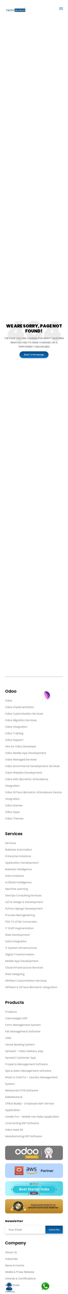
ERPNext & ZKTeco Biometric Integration (31, 987)
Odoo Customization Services (24, 714)
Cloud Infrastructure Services (24, 967)
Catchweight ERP (16, 1018)
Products (11, 1012)
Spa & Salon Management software (28, 1071)
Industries (11, 1259)
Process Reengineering (20, 915)
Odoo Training (14, 733)
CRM (8, 1038)
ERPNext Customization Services (26, 981)
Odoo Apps (12, 812)
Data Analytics (14, 876)
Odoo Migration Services (21, 720)
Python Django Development (24, 909)
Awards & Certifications (20, 1278)
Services (10, 843)
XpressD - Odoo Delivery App (24, 1051)
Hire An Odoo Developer (20, 746)
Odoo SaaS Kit (14, 1130)
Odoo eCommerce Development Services (32, 766)
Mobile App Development (21, 961)
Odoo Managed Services (21, 759)
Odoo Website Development (23, 773)
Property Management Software (26, 1064)
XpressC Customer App (20, 1058)
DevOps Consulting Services (23, 895)
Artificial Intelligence (18, 882)
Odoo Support (14, 740)
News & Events (14, 1265)
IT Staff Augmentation (19, 928)
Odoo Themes (14, 818)
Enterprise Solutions (18, 856)
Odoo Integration (16, 727)
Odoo (8, 700)
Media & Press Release (19, 1272)
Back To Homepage (34, 354)
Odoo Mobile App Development (25, 753)
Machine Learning (16, 889)
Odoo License (13, 805)
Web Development (17, 935)
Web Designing (14, 974)
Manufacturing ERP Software (23, 1136)
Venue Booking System (20, 1044)
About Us (11, 1252)
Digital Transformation (19, 954)
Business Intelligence (18, 869)
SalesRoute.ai (13, 1097)
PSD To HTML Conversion (21, 922)
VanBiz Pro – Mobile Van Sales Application (32, 1117)
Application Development (22, 863)
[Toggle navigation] (61, 8)
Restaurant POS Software (21, 1090)
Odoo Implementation (19, 707)
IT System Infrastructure (21, 948)
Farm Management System (23, 1025)
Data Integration (16, 941)
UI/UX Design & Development (24, 902)
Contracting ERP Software (22, 1123)
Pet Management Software (22, 1031)
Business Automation (18, 850)
